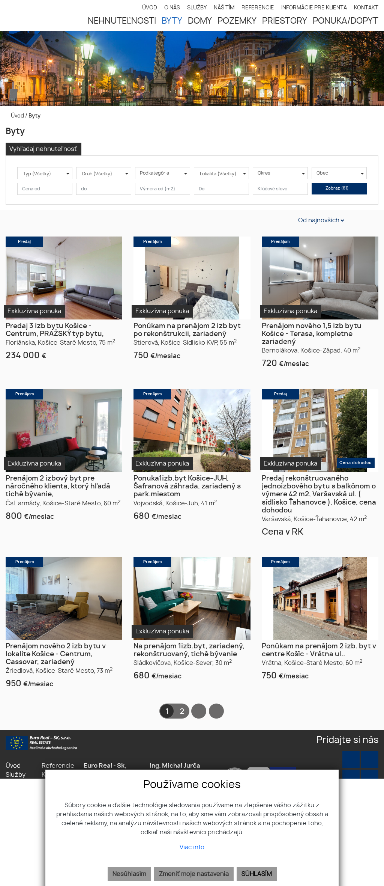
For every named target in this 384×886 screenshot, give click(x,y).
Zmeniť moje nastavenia (194, 874)
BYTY (172, 21)
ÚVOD (149, 8)
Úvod (17, 116)
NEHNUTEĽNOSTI (122, 21)
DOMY (200, 21)
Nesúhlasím (129, 874)
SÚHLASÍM (257, 874)
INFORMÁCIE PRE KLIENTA (314, 8)
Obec (322, 173)
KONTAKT (366, 8)
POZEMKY (237, 21)
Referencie (58, 766)
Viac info (192, 847)
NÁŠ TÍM (224, 8)
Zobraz (337, 188)
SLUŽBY (197, 8)
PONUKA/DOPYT (345, 21)
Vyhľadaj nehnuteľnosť (43, 149)
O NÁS (172, 8)
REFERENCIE (258, 8)
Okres (264, 173)
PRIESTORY (284, 21)
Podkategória (154, 173)
